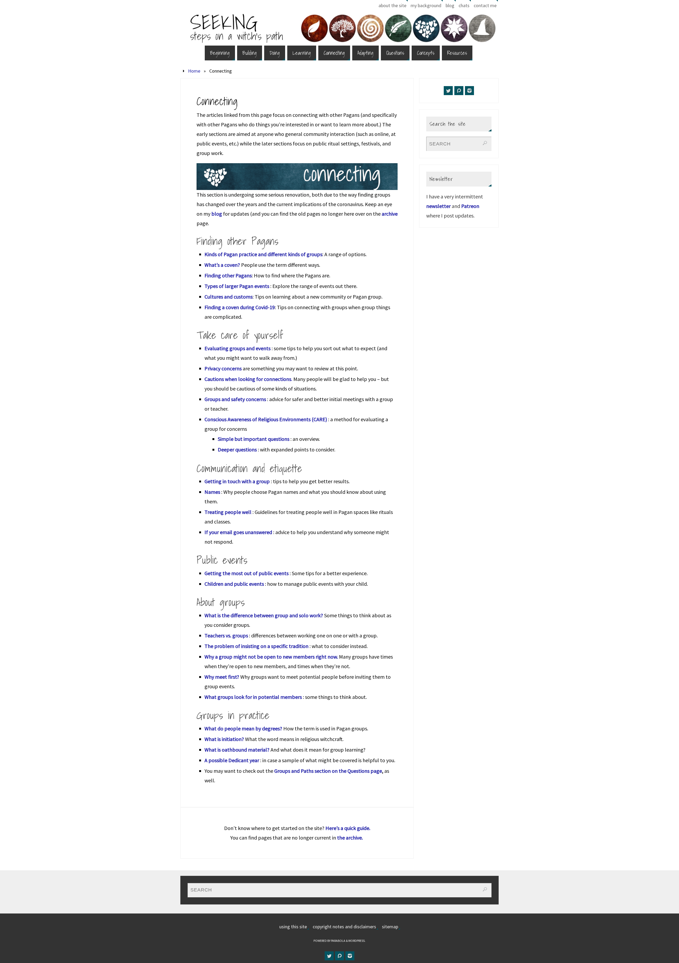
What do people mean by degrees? (243, 728)
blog (450, 5)
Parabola (338, 941)
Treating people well (228, 512)
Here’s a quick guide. (347, 828)
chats (464, 5)
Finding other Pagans (228, 275)
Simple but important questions (253, 439)
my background (426, 5)
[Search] (485, 143)
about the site (392, 5)
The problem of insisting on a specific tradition (256, 646)
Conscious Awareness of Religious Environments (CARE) (265, 419)
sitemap (390, 927)
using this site (293, 927)
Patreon (470, 206)
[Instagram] (469, 90)
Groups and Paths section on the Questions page (328, 770)
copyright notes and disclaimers (344, 927)
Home (194, 71)
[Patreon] (458, 90)
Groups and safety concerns (235, 399)
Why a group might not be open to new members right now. (271, 656)
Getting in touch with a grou (235, 481)
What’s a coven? (222, 264)
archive (390, 213)
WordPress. (356, 941)
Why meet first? (221, 676)
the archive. (350, 837)
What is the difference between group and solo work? (263, 615)
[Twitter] (448, 90)
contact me (485, 5)
